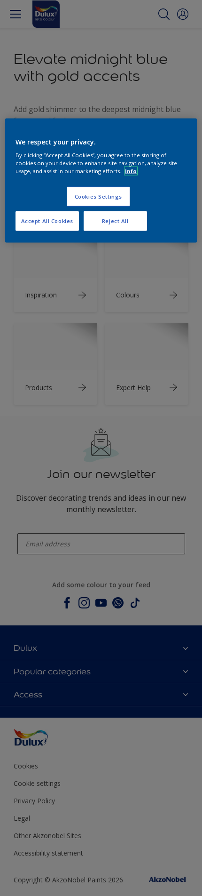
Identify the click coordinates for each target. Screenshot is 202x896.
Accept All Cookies (47, 220)
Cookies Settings (98, 196)
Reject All (115, 220)
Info (131, 171)
